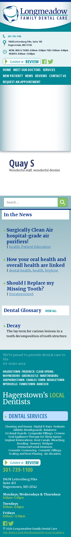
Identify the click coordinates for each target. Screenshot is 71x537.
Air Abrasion (52, 453)
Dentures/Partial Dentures (34, 447)
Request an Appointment (22, 82)
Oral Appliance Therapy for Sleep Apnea (34, 436)
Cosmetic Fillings (49, 450)
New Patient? (13, 75)
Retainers (50, 430)
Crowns (59, 433)
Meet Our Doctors (27, 69)
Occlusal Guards (16, 433)
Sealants (59, 426)
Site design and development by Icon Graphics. (34, 532)
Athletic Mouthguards (27, 430)
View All (51, 311)
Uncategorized (21, 294)
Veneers (35, 443)
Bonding (23, 443)
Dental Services (28, 416)
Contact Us (57, 75)
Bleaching (58, 440)
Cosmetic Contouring (22, 450)
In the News (18, 215)
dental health (20, 270)
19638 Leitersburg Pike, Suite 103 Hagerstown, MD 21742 (25, 43)
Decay (13, 326)
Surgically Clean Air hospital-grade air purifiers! (30, 236)
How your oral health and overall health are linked (36, 262)
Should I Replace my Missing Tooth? (30, 286)
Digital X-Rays (43, 426)
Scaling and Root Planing (26, 453)
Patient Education (36, 247)
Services (49, 69)
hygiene (51, 270)
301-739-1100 (14, 36)
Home (7, 69)
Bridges (47, 443)
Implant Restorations (19, 440)
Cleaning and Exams (18, 426)
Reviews (41, 75)
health (14, 247)
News (29, 75)
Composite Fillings (40, 433)
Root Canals (42, 440)
